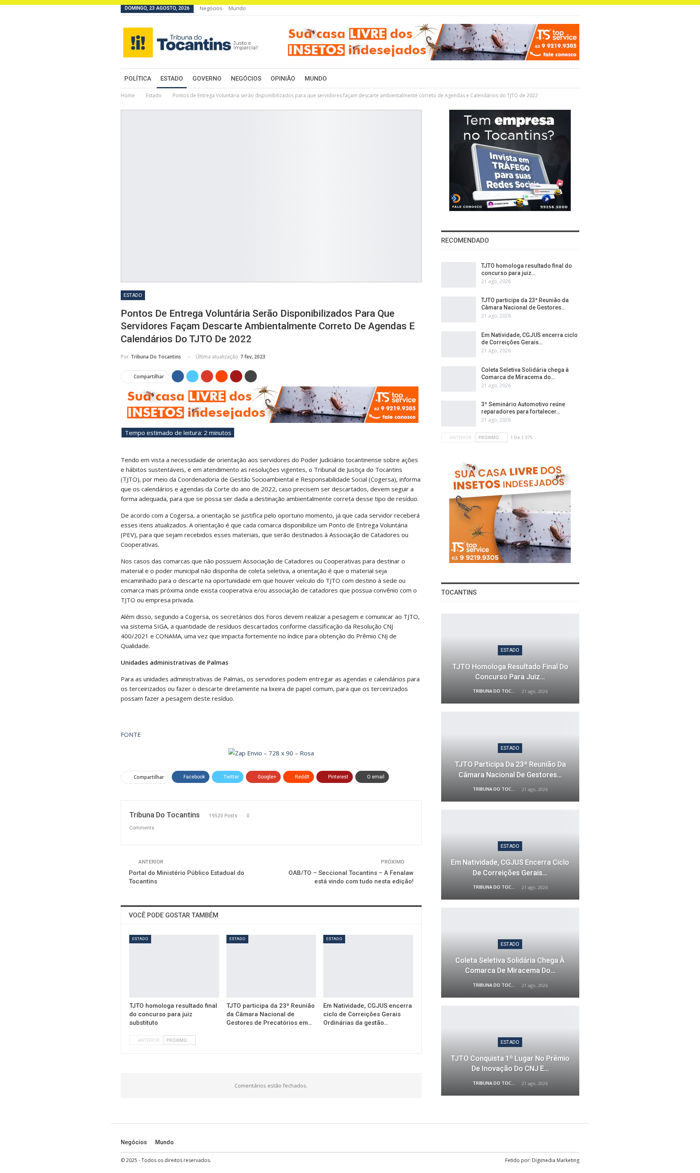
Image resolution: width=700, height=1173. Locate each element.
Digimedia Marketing (555, 1160)
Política (137, 78)
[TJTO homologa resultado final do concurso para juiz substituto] (174, 966)
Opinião (283, 78)
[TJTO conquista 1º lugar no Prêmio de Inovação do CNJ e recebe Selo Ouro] (510, 1050)
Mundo (237, 8)
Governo (207, 78)
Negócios (211, 8)
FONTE (131, 734)
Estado (171, 78)
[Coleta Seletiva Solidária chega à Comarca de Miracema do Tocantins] (458, 379)
